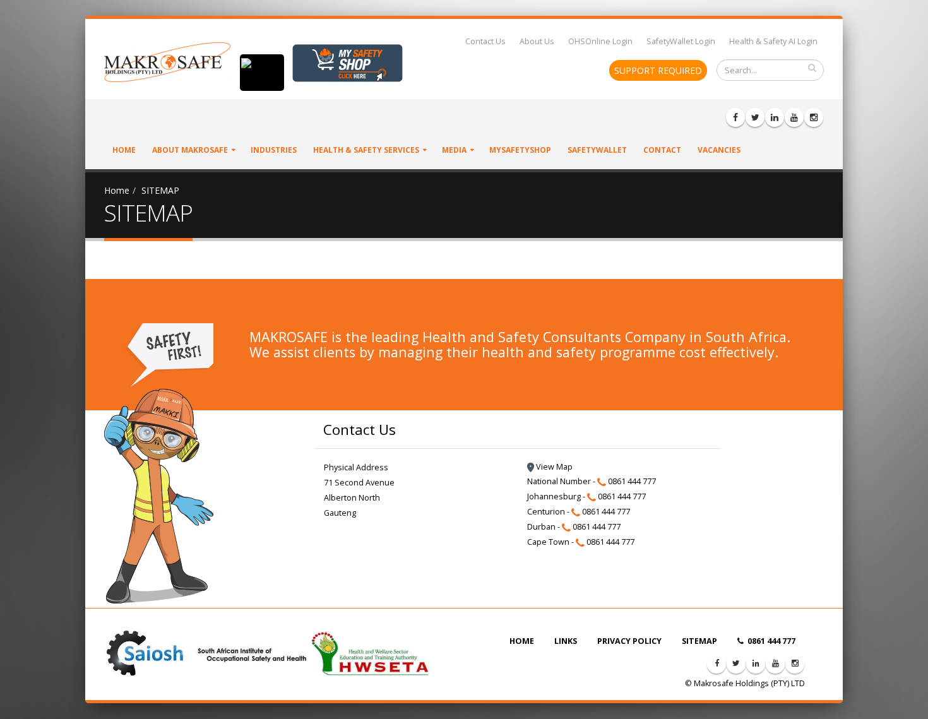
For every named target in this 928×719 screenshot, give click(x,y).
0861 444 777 (770, 641)
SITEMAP (160, 190)
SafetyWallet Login (680, 41)
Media (454, 150)
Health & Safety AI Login (773, 41)
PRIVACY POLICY (629, 641)
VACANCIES (719, 150)
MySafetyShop (520, 150)
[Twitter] (755, 117)
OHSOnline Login (600, 41)
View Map (553, 466)
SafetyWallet (597, 150)
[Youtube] (794, 117)
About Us (537, 41)
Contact (662, 150)
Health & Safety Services (366, 150)
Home (124, 150)
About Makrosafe (190, 150)
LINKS (565, 641)
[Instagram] (813, 117)
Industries (274, 150)
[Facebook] (735, 117)
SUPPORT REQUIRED (658, 70)
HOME (521, 641)
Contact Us (485, 41)
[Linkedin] (774, 117)
